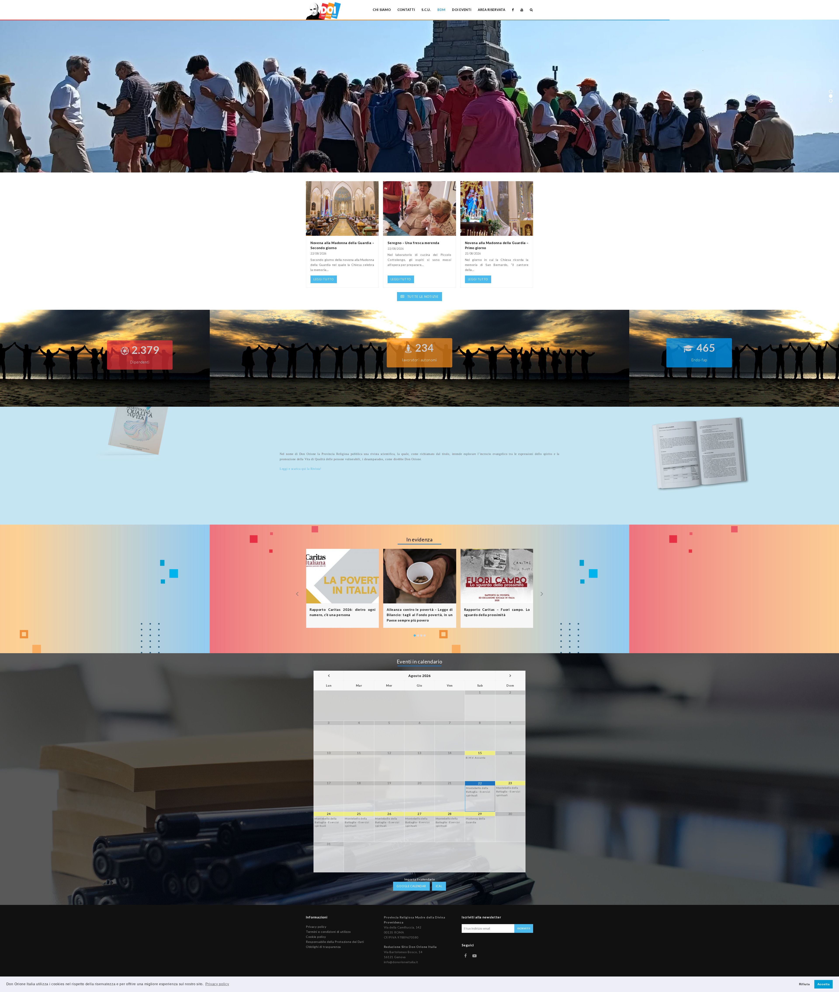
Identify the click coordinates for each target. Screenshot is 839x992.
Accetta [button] (823, 984)
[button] (415, 635)
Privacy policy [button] (217, 984)
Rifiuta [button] (804, 984)
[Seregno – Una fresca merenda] (419, 233)
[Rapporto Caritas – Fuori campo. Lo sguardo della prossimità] (497, 601)
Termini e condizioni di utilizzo (328, 931)
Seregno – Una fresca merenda (413, 243)
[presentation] (297, 593)
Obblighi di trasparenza (323, 947)
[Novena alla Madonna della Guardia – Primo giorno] (496, 233)
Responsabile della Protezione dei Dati (335, 942)
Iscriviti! (523, 928)
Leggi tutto (308, 106)
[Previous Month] (329, 675)
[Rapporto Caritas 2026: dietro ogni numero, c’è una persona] (342, 601)
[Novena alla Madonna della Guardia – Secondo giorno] (342, 233)
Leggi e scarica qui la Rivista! (300, 468)
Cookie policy (316, 937)
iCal (439, 886)
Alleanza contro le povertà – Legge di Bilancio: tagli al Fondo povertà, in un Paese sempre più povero (419, 615)
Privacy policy (316, 926)
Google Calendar (411, 886)
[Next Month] (510, 675)
